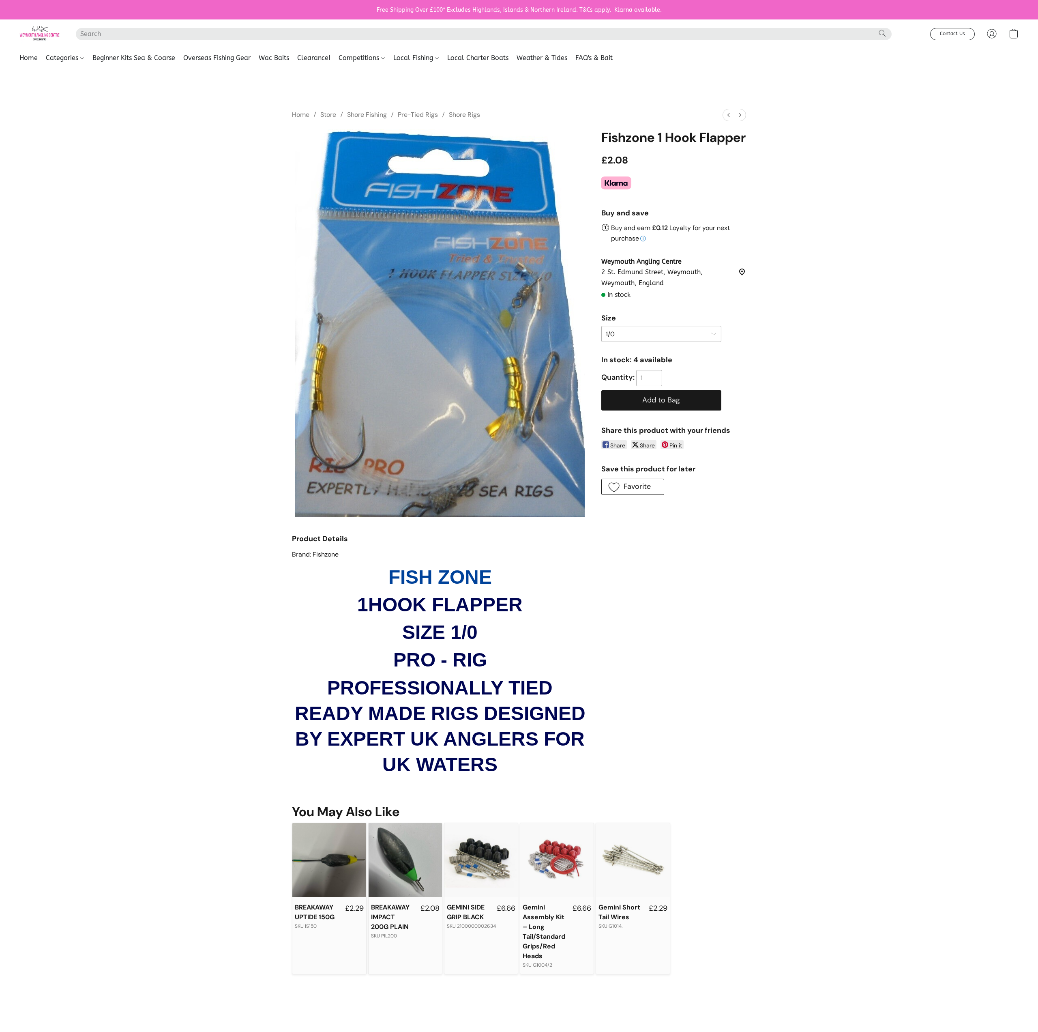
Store (328, 114)
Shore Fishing (367, 114)
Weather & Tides (542, 58)
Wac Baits (274, 58)
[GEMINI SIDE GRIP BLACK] (481, 860)
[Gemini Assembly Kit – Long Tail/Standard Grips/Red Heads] (557, 860)
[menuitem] (728, 115)
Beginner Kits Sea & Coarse (133, 58)
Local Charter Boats (477, 58)
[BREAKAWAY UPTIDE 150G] (329, 860)
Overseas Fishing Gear (217, 58)
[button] (39, 34)
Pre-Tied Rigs (418, 114)
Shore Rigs (464, 114)
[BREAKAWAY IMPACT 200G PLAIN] (405, 860)
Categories (63, 58)
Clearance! (313, 58)
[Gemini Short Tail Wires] (632, 860)
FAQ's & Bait (594, 58)
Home (28, 58)
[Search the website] (882, 33)
